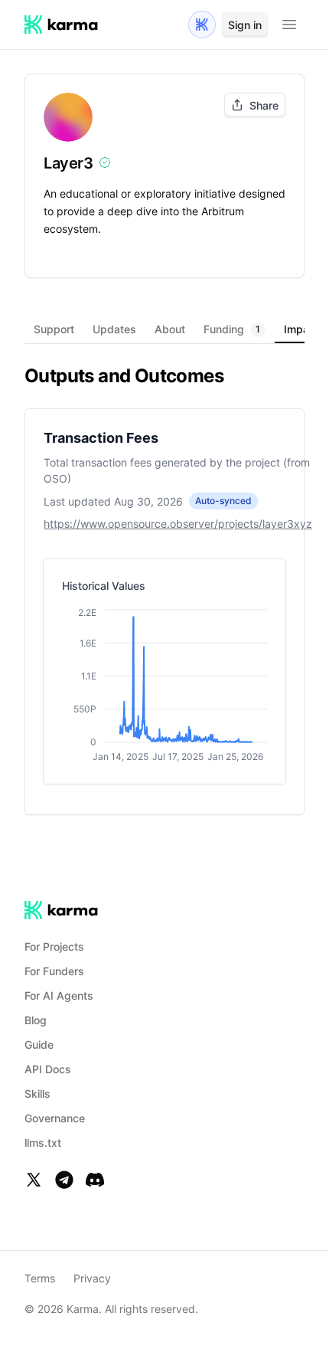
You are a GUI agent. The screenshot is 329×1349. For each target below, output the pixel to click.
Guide (39, 1044)
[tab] (53, 329)
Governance (54, 1118)
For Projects (54, 946)
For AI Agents (58, 995)
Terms (39, 1278)
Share (264, 105)
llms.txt (42, 1142)
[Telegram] (64, 1180)
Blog (35, 1019)
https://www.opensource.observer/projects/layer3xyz (178, 523)
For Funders (54, 970)
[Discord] (95, 1180)
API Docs (47, 1069)
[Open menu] (289, 24)
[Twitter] (33, 1180)
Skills (37, 1093)
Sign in (245, 24)
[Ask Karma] (202, 24)
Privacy (92, 1278)
